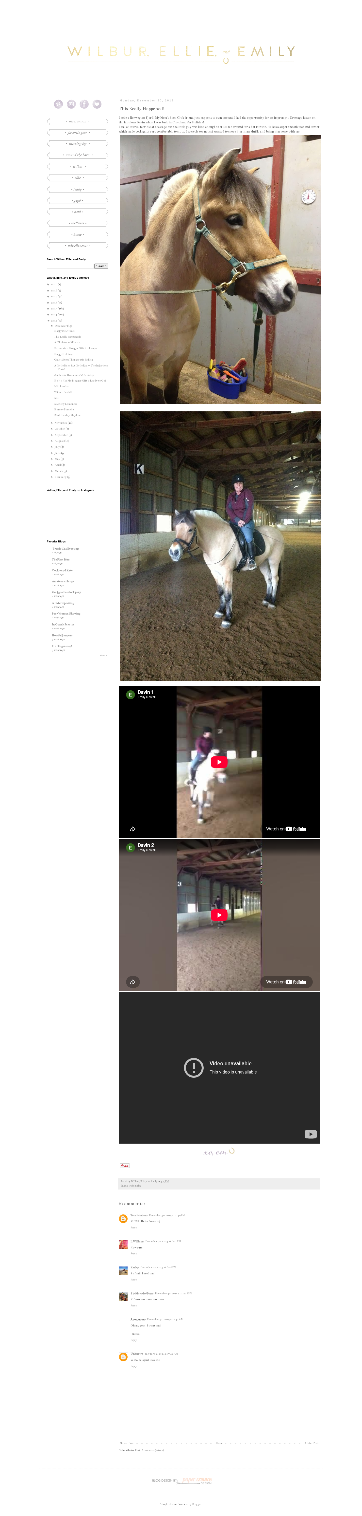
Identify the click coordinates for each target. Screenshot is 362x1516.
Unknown (137, 1353)
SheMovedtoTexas (142, 1293)
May (58, 459)
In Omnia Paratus (63, 624)
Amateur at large (63, 581)
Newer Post (127, 1443)
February (61, 477)
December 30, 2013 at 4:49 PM (167, 1215)
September (61, 435)
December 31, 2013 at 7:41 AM (165, 1319)
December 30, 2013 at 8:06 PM (158, 1267)
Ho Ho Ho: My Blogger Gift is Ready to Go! (80, 380)
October (60, 428)
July (57, 446)
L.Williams (137, 1241)
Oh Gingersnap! (62, 646)
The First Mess (60, 559)
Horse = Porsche (64, 409)
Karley (135, 1267)
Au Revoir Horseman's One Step (74, 375)
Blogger (197, 1504)
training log (135, 1185)
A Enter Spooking (63, 603)
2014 (54, 314)
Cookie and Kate (62, 570)
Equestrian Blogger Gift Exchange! (76, 348)
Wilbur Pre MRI (63, 392)
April (58, 464)
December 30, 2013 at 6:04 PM (163, 1241)
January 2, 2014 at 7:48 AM (161, 1353)
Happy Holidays (63, 354)
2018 (54, 290)
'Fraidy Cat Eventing (65, 548)
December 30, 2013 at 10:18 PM (173, 1293)
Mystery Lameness (65, 403)
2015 (54, 308)
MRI (56, 398)
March (59, 471)
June (58, 453)
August (59, 440)
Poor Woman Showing (66, 613)
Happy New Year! (64, 330)
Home (219, 1443)
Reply (134, 1227)
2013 (54, 320)
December (61, 325)
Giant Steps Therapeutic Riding (73, 359)
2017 (54, 296)
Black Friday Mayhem (67, 415)
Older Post (311, 1443)
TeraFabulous (139, 1215)
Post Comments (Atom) (149, 1450)
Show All (104, 655)
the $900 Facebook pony (66, 592)
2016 (54, 302)
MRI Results (61, 386)
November (61, 422)
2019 (54, 284)
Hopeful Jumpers (62, 635)
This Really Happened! (67, 336)
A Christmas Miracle (67, 342)
